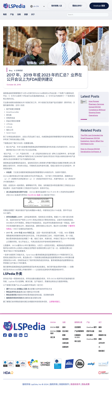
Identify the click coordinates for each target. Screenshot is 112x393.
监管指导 (65, 347)
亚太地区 (65, 331)
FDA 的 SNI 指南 (33, 195)
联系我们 (102, 351)
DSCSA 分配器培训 (55, 332)
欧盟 (63, 335)
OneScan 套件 (92, 327)
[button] (37, 6)
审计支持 (77, 341)
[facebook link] (5, 335)
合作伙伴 (102, 343)
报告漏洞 (90, 335)
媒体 (100, 327)
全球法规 (65, 343)
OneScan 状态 (92, 339)
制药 (5, 14)
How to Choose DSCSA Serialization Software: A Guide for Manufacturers (91, 152)
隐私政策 (86, 384)
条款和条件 (75, 384)
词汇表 (52, 337)
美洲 (63, 327)
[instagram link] (15, 335)
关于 (33, 14)
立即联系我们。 (55, 302)
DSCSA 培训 (54, 327)
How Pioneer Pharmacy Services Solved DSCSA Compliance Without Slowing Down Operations (97, 108)
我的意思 (65, 339)
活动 (100, 331)
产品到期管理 (79, 331)
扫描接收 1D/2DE (77, 336)
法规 (19, 14)
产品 (12, 14)
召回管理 (77, 327)
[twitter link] (10, 335)
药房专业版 (90, 331)
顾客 (100, 339)
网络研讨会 (102, 335)
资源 (26, 14)
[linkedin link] (20, 335)
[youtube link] (26, 335)
